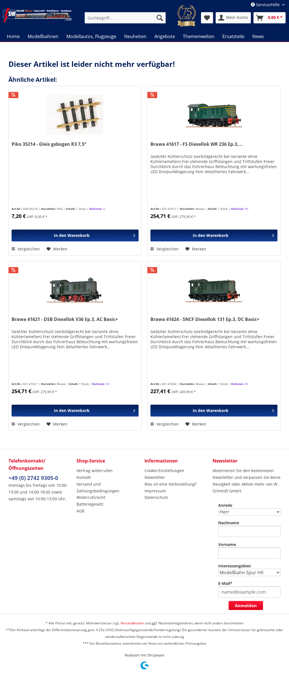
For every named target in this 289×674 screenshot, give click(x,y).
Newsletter (154, 477)
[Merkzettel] (207, 17)
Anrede (225, 505)
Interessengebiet (234, 566)
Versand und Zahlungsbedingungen (97, 487)
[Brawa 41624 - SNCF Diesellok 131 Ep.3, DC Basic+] (213, 289)
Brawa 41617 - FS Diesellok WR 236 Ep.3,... (196, 144)
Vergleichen (28, 249)
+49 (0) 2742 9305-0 (33, 478)
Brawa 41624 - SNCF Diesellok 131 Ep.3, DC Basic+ (204, 319)
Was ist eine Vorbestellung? (170, 484)
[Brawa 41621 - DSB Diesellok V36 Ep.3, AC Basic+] (75, 289)
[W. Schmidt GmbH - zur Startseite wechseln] (37, 17)
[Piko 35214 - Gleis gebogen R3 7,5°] (75, 114)
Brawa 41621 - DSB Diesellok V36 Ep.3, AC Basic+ (65, 319)
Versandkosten (132, 623)
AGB (80, 511)
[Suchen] (160, 17)
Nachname (228, 522)
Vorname (227, 544)
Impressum (155, 491)
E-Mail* (225, 583)
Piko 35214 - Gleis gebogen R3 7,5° (49, 144)
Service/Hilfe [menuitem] (268, 4)
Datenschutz (156, 497)
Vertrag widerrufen (94, 470)
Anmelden (246, 605)
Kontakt (83, 477)
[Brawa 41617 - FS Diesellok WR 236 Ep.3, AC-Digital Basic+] (213, 114)
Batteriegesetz (90, 504)
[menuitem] (125, 17)
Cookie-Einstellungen (164, 470)
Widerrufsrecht (90, 497)
